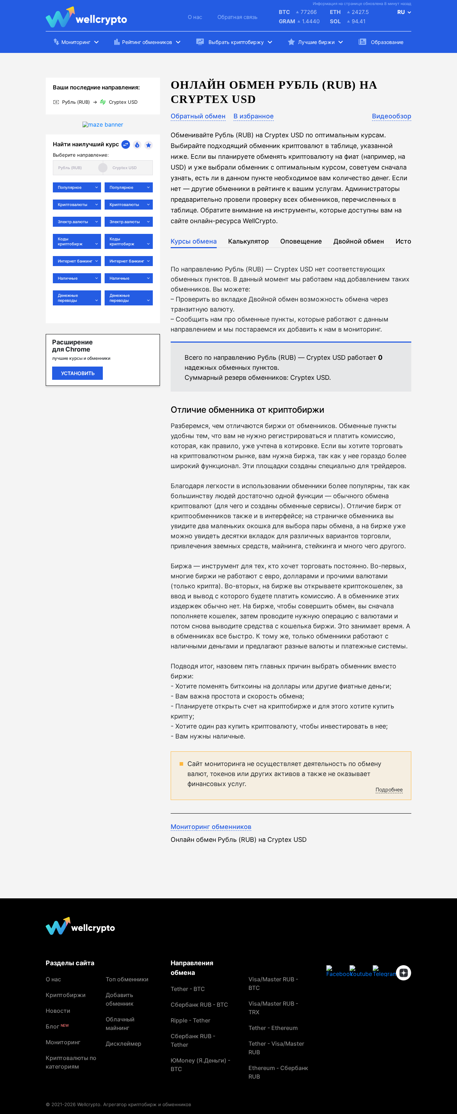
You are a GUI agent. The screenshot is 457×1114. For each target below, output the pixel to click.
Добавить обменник (120, 999)
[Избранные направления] (148, 145)
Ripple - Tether (190, 1020)
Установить (78, 373)
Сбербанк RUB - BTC (199, 1004)
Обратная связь (237, 17)
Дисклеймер (123, 1043)
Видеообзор (391, 116)
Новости (58, 1010)
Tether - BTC (188, 988)
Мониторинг (63, 1042)
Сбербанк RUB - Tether (193, 1040)
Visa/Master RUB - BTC (273, 983)
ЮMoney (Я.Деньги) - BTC (200, 1065)
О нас (195, 17)
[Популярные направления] (137, 145)
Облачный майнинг (120, 1023)
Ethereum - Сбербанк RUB (278, 1072)
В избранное (253, 116)
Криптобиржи (66, 994)
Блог (57, 1026)
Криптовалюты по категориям (71, 1062)
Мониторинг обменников (211, 826)
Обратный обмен (198, 116)
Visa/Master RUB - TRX (273, 1008)
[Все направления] (125, 144)
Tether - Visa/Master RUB (276, 1048)
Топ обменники (127, 979)
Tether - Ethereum (273, 1027)
